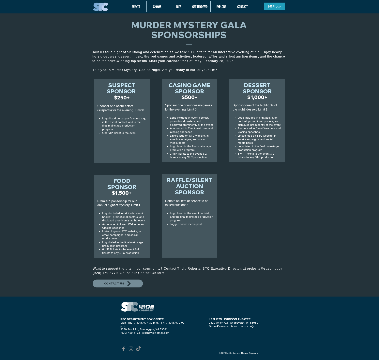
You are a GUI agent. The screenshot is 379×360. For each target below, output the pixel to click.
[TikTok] (138, 349)
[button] (135, 6)
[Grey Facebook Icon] (123, 349)
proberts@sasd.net (262, 268)
